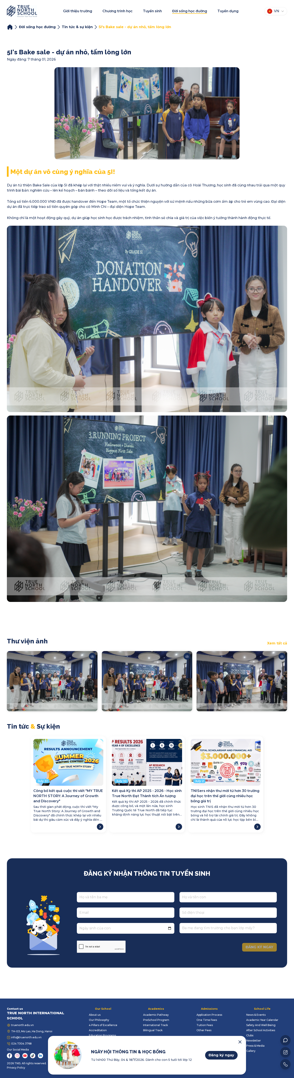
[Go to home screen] (22, 11)
